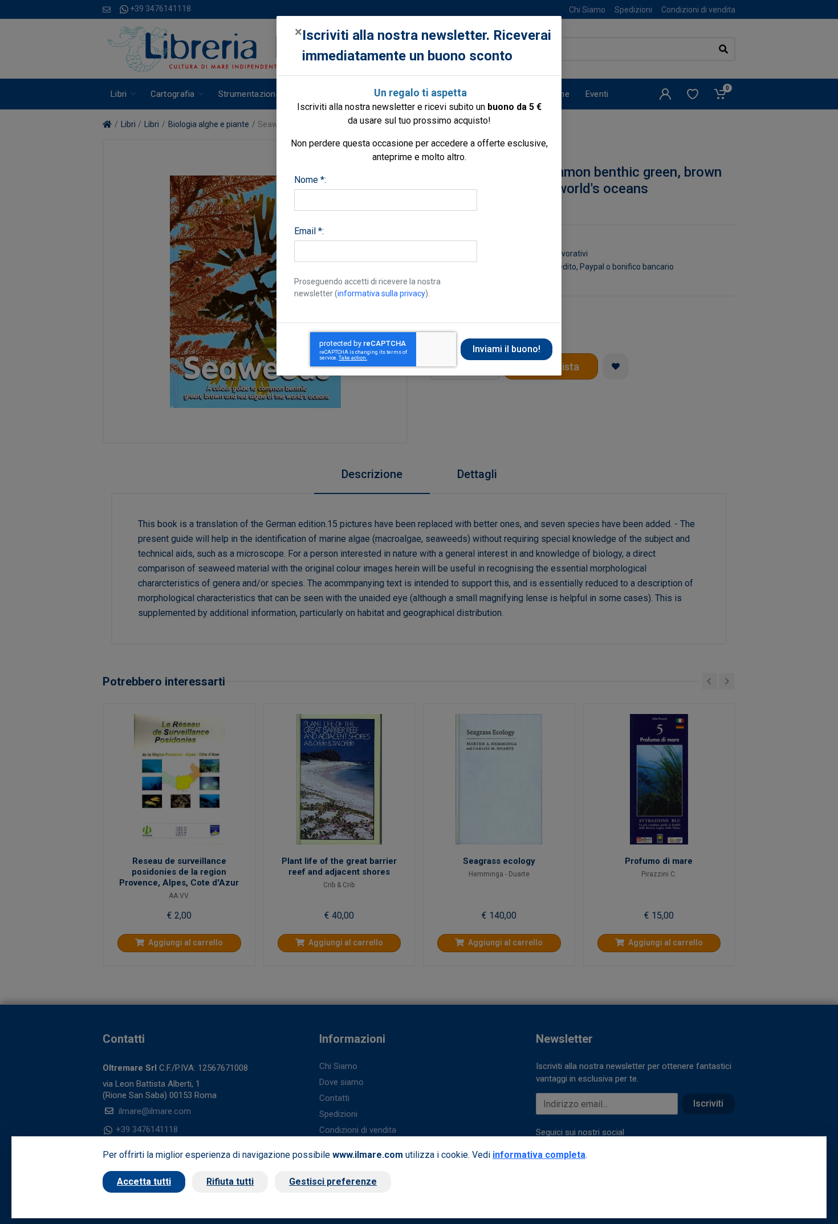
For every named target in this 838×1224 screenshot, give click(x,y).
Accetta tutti (144, 1181)
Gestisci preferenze (333, 1181)
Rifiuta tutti (230, 1181)
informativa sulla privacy (381, 293)
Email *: (309, 231)
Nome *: (310, 179)
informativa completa (539, 1154)
